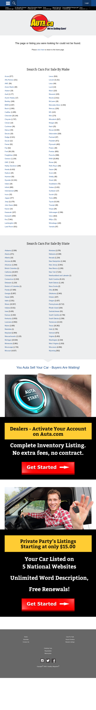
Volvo (51, 216)
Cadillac (7, 112)
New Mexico (53, 268)
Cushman (8, 126)
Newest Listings (70, 642)
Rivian (51, 162)
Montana (52, 250)
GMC (6, 162)
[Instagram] (42, 661)
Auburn (7, 91)
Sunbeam (52, 191)
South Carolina (54, 315)
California (8, 272)
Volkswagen (53, 212)
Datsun (7, 130)
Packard (52, 137)
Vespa (51, 209)
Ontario (51, 297)
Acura (7, 76)
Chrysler (8, 119)
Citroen (7, 123)
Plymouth (52, 144)
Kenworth (8, 216)
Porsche (52, 155)
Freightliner (9, 155)
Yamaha (52, 227)
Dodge (7, 137)
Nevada (51, 258)
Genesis (8, 159)
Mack (51, 91)
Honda (7, 169)
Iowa (6, 311)
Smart (51, 180)
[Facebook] (54, 661)
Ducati (7, 141)
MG (50, 112)
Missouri (8, 351)
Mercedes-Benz (54, 105)
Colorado (8, 275)
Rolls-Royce (53, 166)
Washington (53, 340)
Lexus (51, 76)
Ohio (50, 290)
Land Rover (9, 227)
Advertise (26, 639)
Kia (6, 219)
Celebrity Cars (48, 648)
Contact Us (26, 642)
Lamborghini (9, 223)
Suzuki (51, 194)
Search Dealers (70, 639)
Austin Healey (10, 98)
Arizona (7, 261)
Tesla (51, 198)
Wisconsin (52, 347)
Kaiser (7, 209)
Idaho (7, 301)
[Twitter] (48, 661)
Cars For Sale (70, 636)
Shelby (51, 177)
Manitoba (8, 329)
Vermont (52, 333)
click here (40, 50)
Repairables (48, 651)
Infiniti (7, 187)
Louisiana (8, 322)
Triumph (52, 205)
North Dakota (53, 283)
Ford (6, 151)
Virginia (51, 336)
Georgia (7, 293)
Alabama (8, 250)
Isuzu (7, 194)
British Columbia (11, 268)
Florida (7, 290)
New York (52, 272)
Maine (7, 326)
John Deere (9, 205)
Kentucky (8, 318)
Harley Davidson (11, 166)
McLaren (52, 101)
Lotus (51, 83)
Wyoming (52, 351)
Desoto (7, 134)
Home (26, 636)
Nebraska (52, 254)
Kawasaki (8, 212)
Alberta (7, 258)
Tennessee (53, 322)
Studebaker (53, 184)
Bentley (7, 101)
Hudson (7, 173)
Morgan (51, 123)
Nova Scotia (53, 286)
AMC (6, 83)
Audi (6, 94)
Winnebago (53, 223)
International (9, 191)
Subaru (51, 187)
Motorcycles (48, 653)
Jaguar (7, 198)
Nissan (51, 130)
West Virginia (53, 343)
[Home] (48, 23)
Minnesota (8, 343)
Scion (51, 173)
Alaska (7, 254)
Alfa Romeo (9, 80)
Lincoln (51, 80)
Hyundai (8, 180)
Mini (50, 116)
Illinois (7, 304)
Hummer (8, 177)
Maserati (52, 94)
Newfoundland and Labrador (59, 275)
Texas (51, 326)
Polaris (51, 148)
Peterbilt (52, 141)
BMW (7, 105)
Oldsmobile (53, 134)
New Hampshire (54, 261)
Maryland (8, 333)
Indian (7, 184)
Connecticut (9, 279)
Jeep (6, 202)
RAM (50, 159)
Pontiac (51, 151)
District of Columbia (12, 286)
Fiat (6, 148)
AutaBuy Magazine (52, 666)
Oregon (51, 301)
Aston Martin (9, 87)
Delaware (8, 283)
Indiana (7, 308)
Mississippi (9, 347)
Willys (51, 219)
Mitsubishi (52, 119)
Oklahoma (52, 293)
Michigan (8, 340)
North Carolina (54, 279)
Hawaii (7, 297)
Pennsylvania (54, 304)
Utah (50, 329)
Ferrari (7, 144)
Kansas (7, 315)
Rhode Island (53, 308)
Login (87, 3)
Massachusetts (10, 336)
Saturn (51, 169)
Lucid (51, 87)
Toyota (51, 202)
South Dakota (54, 318)
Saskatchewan (54, 311)
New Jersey (53, 265)
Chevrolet (8, 116)
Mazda (51, 98)
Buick (7, 108)
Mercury (52, 108)
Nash (51, 126)
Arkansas (8, 265)
